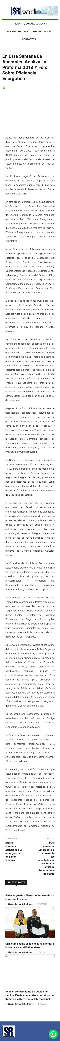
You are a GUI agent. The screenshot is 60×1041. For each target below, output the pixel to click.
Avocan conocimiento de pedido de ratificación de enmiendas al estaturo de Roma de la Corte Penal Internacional (29, 995)
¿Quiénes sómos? (34, 23)
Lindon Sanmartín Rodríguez (21, 904)
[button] (53, 1034)
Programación (41, 31)
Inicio (16, 23)
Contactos (29, 39)
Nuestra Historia (17, 31)
